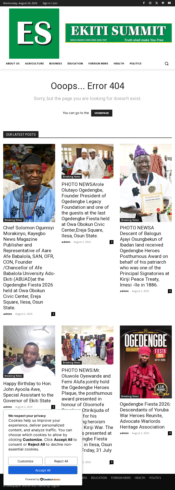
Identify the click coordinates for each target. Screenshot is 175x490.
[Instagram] (150, 3)
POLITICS (155, 478)
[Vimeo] (162, 3)
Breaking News (13, 220)
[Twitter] (156, 3)
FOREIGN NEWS (121, 478)
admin (7, 313)
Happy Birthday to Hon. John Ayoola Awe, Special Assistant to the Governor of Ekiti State (28, 392)
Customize (25, 461)
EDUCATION (99, 478)
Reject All (61, 461)
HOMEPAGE (102, 113)
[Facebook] (144, 3)
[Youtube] (169, 3)
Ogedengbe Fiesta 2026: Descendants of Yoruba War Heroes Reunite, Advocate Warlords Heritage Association (145, 415)
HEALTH (140, 478)
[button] (166, 63)
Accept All (42, 470)
